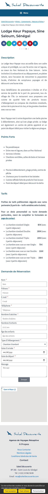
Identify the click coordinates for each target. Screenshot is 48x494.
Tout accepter (10, 491)
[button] (3, 43)
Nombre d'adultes (9, 314)
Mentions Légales (24, 453)
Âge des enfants (7, 331)
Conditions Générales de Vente (24, 456)
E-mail (4, 297)
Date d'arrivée (7, 348)
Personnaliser (38, 491)
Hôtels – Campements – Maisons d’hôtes (29, 22)
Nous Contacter (24, 449)
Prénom (4, 288)
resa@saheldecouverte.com (27, 476)
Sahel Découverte (7, 22)
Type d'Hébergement (10, 340)
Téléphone (6, 305)
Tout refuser (24, 491)
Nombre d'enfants (9, 323)
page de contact (8, 218)
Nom (3, 280)
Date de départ (7, 356)
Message (4, 364)
